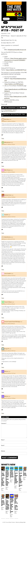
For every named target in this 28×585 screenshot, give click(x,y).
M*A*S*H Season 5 (10, 111)
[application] (14, 107)
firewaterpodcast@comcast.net (17, 50)
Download (15, 109)
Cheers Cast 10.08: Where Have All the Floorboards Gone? (3, 478)
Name (3, 439)
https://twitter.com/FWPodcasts (14, 84)
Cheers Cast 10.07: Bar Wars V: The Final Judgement (7, 504)
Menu (21, 18)
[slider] (24, 107)
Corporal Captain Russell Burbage (12, 321)
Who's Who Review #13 (25, 473)
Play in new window (8, 109)
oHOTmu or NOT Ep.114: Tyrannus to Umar (16, 504)
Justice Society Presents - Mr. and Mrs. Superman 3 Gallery (20, 478)
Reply (3, 138)
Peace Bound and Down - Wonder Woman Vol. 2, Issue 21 (12, 506)
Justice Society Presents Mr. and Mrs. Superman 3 (16, 477)
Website (3, 451)
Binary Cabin (23, 522)
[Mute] (20, 107)
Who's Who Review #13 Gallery (3, 502)
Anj (4, 111)
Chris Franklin (7, 273)
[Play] (3, 107)
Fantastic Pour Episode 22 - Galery (12, 474)
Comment (4, 423)
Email (3, 445)
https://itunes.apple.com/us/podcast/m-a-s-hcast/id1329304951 (15, 59)
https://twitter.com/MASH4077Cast (16, 70)
